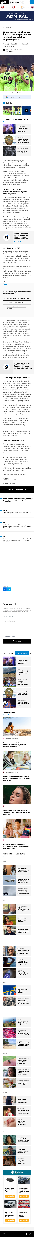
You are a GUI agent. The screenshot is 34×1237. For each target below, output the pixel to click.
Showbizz (26, 7)
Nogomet (14, 2)
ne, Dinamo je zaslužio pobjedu (17, 289)
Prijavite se (17, 641)
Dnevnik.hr (7, 7)
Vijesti (17, 7)
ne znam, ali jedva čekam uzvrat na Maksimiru (21, 294)
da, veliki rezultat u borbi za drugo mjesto (20, 285)
